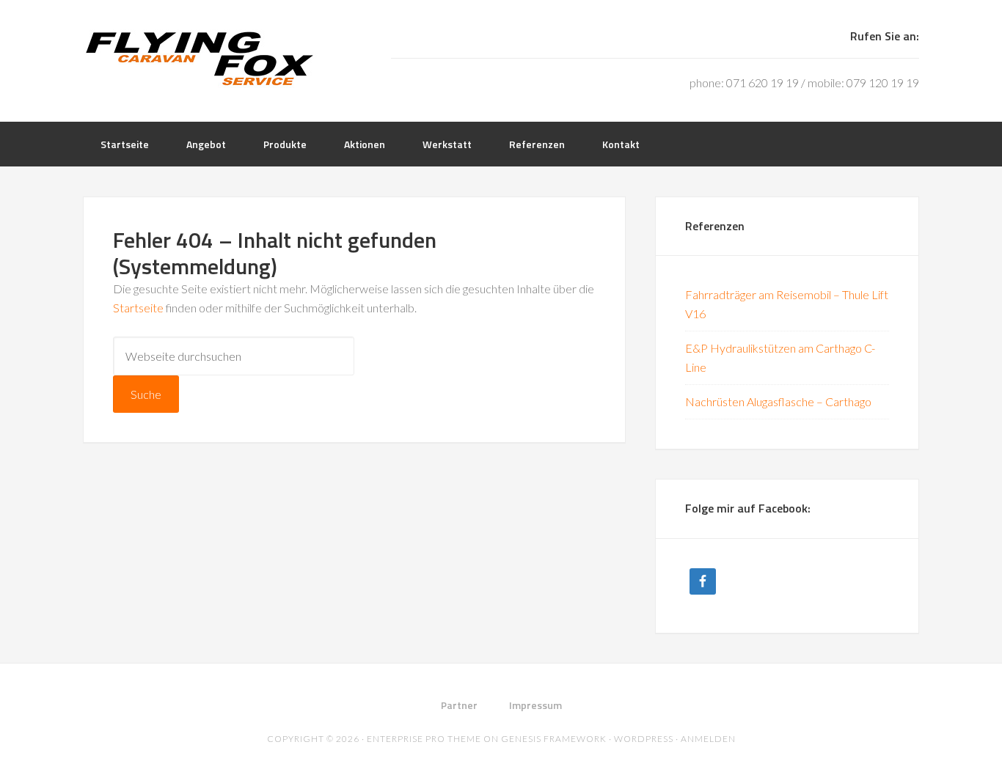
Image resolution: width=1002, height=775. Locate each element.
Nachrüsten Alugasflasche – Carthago (778, 401)
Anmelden (708, 738)
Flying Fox (200, 58)
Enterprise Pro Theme (424, 738)
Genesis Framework (554, 738)
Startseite (138, 308)
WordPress (643, 738)
